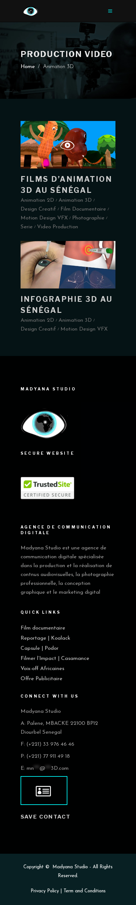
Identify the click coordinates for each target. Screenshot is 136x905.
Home (28, 66)
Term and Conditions (85, 891)
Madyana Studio (70, 867)
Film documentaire (43, 628)
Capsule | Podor (40, 648)
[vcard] (44, 791)
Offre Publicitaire (41, 678)
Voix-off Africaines (42, 668)
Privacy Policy (45, 891)
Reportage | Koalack (45, 638)
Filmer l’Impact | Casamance (55, 658)
